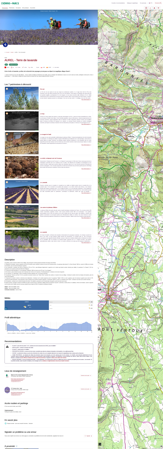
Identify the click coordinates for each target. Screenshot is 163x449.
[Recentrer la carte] (99, 18)
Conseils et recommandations (118, 3)
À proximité (32, 7)
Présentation (5, 7)
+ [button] (99, 11)
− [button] (99, 13)
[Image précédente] (2, 27)
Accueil (7, 52)
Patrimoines (11, 7)
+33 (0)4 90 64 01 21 (15, 395)
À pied (12, 52)
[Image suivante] (96, 27)
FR (151, 3)
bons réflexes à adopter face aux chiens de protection (33, 357)
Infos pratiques (25, 7)
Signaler (88, 435)
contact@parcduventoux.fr (17, 380)
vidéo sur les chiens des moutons (59, 357)
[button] (99, 15)
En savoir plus (143, 3)
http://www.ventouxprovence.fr (18, 392)
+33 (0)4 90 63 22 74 (15, 381)
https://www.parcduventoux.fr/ (18, 378)
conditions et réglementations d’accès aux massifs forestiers (55, 360)
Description (18, 7)
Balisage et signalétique (132, 3)
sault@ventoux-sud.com (16, 393)
